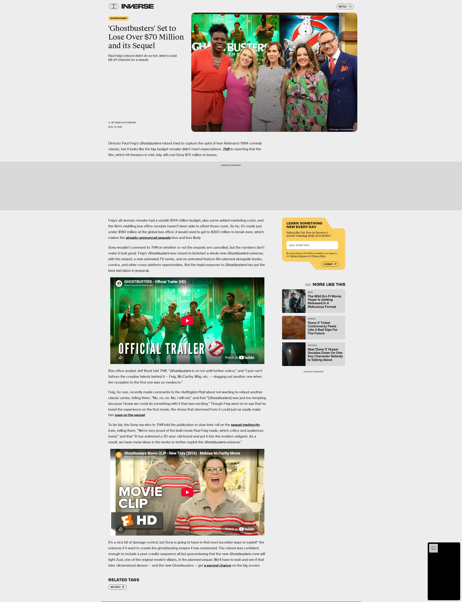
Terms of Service (298, 256)
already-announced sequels (148, 237)
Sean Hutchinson (125, 122)
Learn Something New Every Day (304, 224)
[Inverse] (137, 6)
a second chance (217, 565)
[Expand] (432, 545)
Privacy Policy (319, 256)
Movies (116, 587)
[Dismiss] (456, 545)
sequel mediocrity (245, 425)
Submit (328, 264)
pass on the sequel (130, 415)
